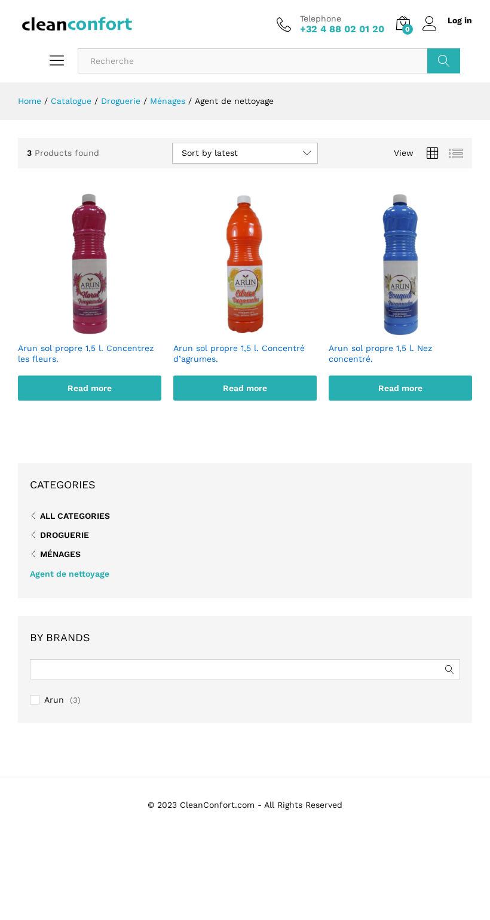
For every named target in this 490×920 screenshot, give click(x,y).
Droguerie (64, 535)
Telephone (320, 18)
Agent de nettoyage (69, 574)
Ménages (60, 554)
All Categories (75, 516)
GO (443, 60)
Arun (54, 699)
